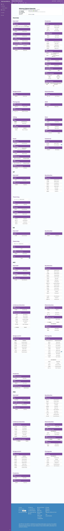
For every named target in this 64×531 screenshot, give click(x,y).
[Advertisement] (37, 495)
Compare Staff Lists (32, 512)
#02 (25, 2)
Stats (39, 513)
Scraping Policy (40, 518)
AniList (48, 524)
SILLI (46, 514)
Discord (48, 510)
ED (20, 2)
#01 (23, 2)
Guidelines (40, 512)
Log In (21, 507)
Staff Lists (31, 507)
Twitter (48, 507)
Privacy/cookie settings (23, 512)
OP (18, 2)
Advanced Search (32, 510)
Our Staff (40, 515)
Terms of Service (41, 507)
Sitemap (40, 516)
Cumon (33, 14)
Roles (30, 513)
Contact (40, 510)
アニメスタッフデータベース (25, 524)
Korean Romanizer (49, 515)
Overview (15, 2)
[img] (61, 441)
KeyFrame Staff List (5, 1)
